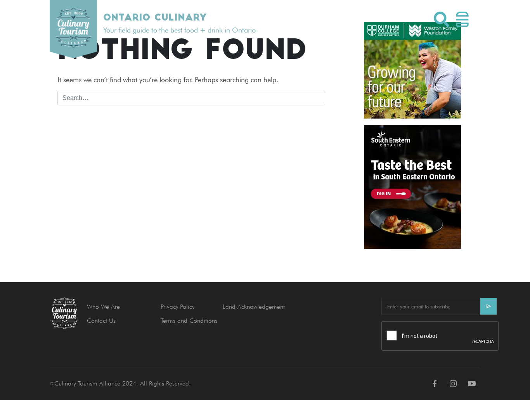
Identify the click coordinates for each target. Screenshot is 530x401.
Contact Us (101, 320)
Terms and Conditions (189, 320)
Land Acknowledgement (254, 306)
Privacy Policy (177, 306)
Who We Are (103, 306)
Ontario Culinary (154, 18)
